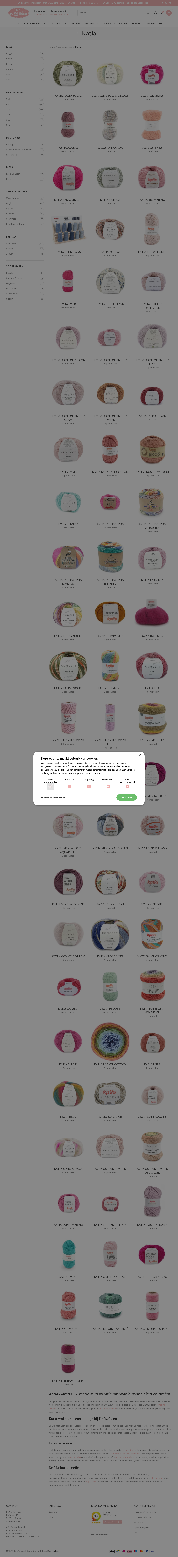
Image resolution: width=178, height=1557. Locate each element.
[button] (53, 797)
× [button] (140, 755)
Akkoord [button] (127, 797)
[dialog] (89, 778)
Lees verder (107, 773)
